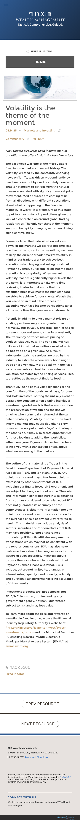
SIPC (68, 777)
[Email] (38, 157)
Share (40, 139)
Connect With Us (22, 797)
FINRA (63, 777)
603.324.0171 (17, 757)
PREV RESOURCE (42, 703)
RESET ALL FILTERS (41, 51)
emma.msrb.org (17, 646)
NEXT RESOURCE (38, 724)
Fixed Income (15, 674)
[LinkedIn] (38, 153)
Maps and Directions (36, 757)
